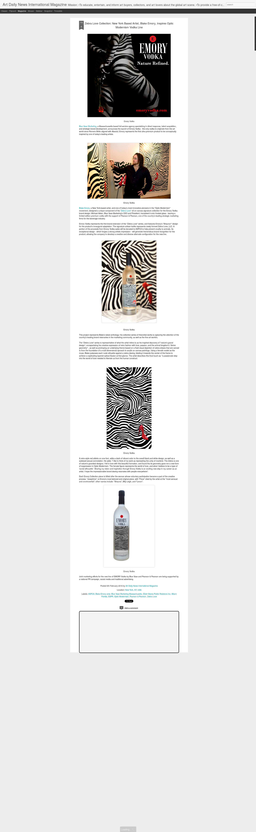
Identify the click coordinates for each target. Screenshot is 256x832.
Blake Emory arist (102, 593)
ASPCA (91, 593)
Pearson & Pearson (138, 596)
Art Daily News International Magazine (142, 585)
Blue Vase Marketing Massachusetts (126, 593)
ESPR (110, 596)
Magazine (22, 11)
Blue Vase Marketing (87, 126)
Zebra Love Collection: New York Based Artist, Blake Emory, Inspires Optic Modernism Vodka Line (129, 25)
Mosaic (31, 11)
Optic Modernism (121, 596)
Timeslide (58, 11)
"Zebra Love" (126, 210)
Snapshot (48, 11)
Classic (4, 11)
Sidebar (39, 11)
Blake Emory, (84, 208)
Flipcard (12, 11)
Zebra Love (152, 596)
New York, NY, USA (133, 589)
